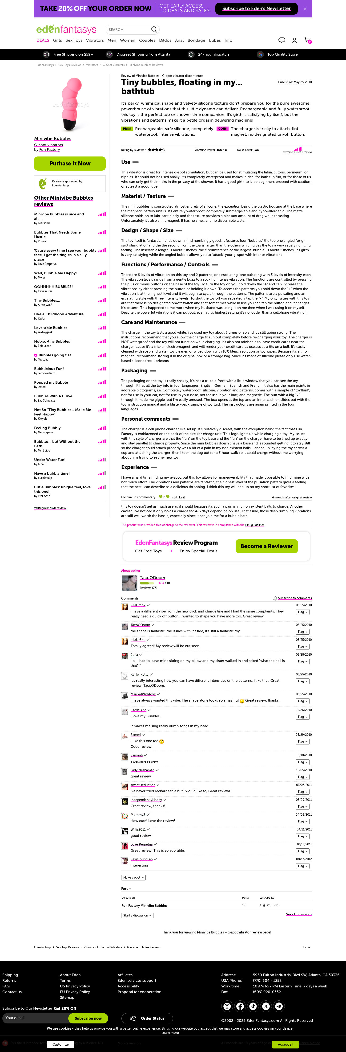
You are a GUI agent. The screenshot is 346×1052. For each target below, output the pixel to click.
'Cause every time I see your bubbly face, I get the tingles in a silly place (65, 255)
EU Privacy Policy (75, 992)
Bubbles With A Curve (53, 396)
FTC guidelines (254, 525)
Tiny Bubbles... (47, 300)
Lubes (215, 40)
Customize (60, 1044)
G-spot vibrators (114, 65)
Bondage (196, 40)
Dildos (165, 40)
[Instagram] (227, 1006)
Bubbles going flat (55, 355)
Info (228, 40)
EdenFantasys (45, 65)
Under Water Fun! (49, 460)
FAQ (6, 986)
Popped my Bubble (51, 382)
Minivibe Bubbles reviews (146, 65)
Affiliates (125, 975)
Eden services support (137, 980)
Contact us (12, 992)
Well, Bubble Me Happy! (55, 273)
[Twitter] (266, 1006)
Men (112, 40)
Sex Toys (74, 40)
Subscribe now (88, 1018)
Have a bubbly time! (52, 473)
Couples (147, 40)
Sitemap (67, 997)
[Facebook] (240, 1006)
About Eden (70, 975)
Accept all (285, 1044)
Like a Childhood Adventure (59, 314)
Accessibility (128, 986)
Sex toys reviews (70, 65)
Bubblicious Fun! (49, 369)
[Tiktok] (253, 1006)
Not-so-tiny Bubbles (52, 341)
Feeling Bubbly (47, 428)
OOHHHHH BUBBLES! (53, 287)
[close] (305, 8)
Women (127, 40)
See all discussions (299, 914)
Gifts (57, 40)
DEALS (42, 40)
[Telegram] (279, 1006)
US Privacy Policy (75, 986)
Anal (179, 40)
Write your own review (50, 508)
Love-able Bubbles (50, 328)
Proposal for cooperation (139, 992)
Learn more (170, 1033)
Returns (9, 980)
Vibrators (95, 40)
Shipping (10, 975)
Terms (65, 980)
